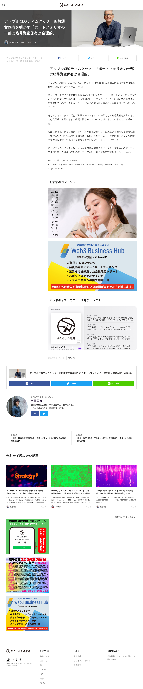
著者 (42, 678)
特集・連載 (44, 656)
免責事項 (77, 665)
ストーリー (44, 660)
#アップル (72, 358)
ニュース (22, 42)
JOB (41, 674)
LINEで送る (124, 58)
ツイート (94, 58)
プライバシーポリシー (83, 660)
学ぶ (42, 665)
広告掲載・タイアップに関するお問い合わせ (121, 658)
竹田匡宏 (36, 400)
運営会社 (77, 656)
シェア (63, 58)
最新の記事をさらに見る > (126, 516)
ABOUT (43, 683)
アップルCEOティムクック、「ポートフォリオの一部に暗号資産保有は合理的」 (24, 59)
